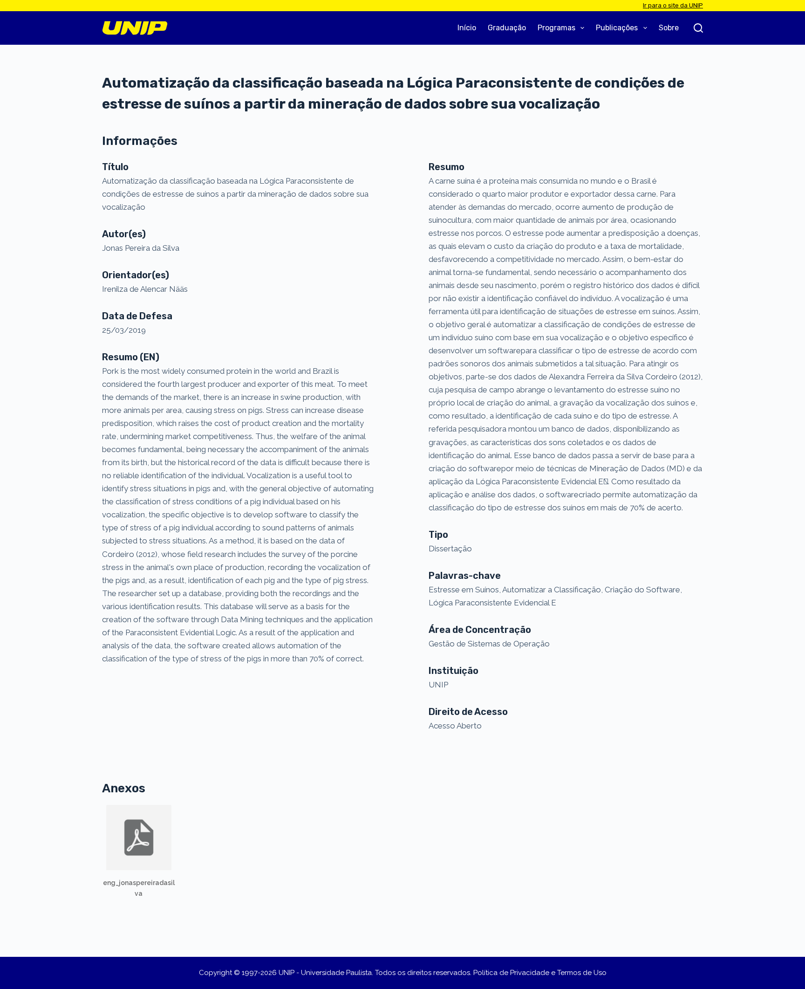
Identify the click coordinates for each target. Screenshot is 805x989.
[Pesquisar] (698, 28)
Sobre (669, 27)
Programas (556, 27)
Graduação (507, 27)
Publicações (617, 27)
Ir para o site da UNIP (673, 5)
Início (466, 27)
